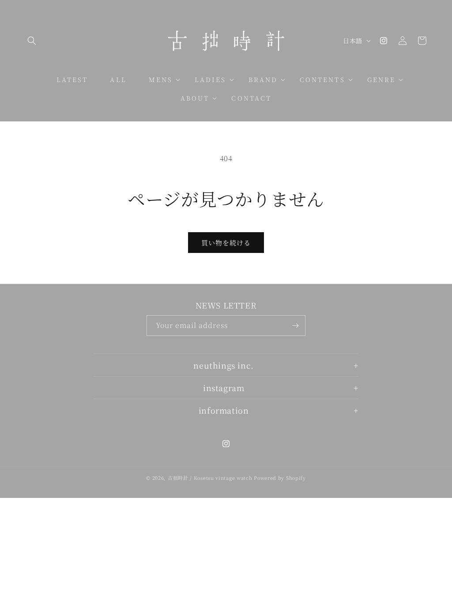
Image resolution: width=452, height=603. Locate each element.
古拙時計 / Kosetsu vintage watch (210, 477)
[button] (31, 40)
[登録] (295, 325)
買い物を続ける (226, 242)
